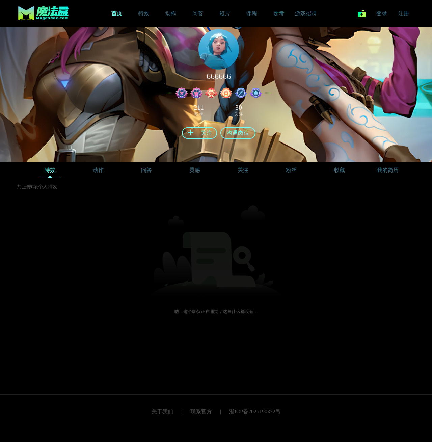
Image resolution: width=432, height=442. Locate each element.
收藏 (339, 170)
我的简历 (388, 170)
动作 (98, 170)
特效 (50, 170)
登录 (381, 13)
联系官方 (201, 411)
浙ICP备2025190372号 (255, 411)
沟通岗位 (237, 133)
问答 (146, 170)
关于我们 (162, 411)
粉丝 (291, 170)
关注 (243, 170)
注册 (403, 13)
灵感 (194, 170)
